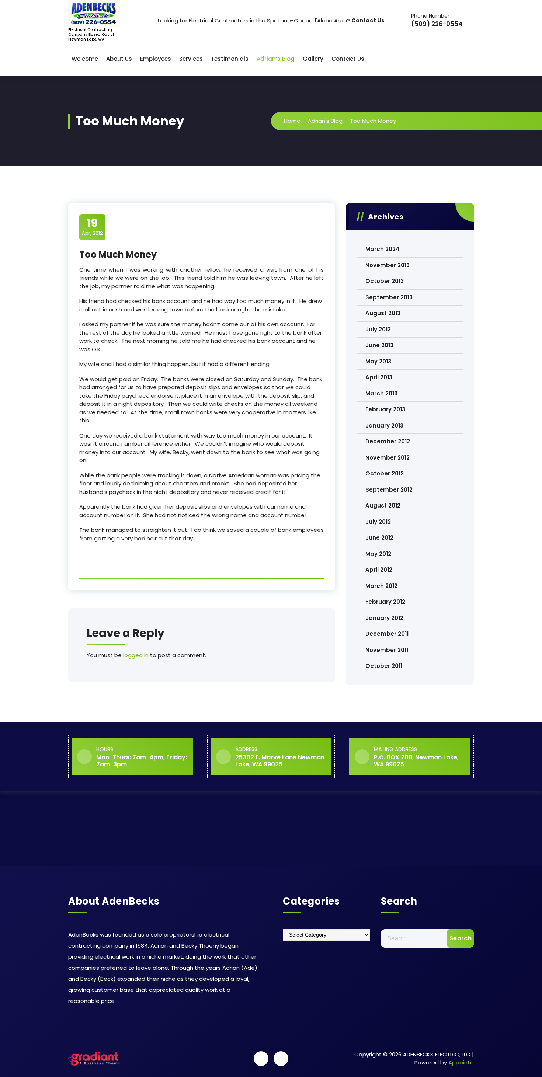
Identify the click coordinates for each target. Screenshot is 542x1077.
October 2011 (383, 666)
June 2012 (379, 537)
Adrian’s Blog (276, 59)
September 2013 (389, 297)
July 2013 (378, 329)
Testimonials (230, 59)
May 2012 (378, 554)
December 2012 (387, 441)
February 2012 (385, 602)
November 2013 (387, 265)
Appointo (461, 1062)
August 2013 (382, 313)
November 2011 (386, 650)
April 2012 (378, 570)
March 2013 (381, 393)
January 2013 (384, 425)
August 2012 (382, 505)
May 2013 (378, 361)
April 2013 (378, 377)
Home (292, 121)
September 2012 (389, 490)
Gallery (313, 59)
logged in (136, 655)
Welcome (85, 59)
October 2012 (384, 473)
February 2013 (385, 409)
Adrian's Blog (325, 121)
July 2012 (378, 522)
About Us (119, 59)
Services (191, 59)
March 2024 (382, 249)
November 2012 (387, 457)
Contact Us (347, 59)
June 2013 (379, 345)
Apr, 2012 (92, 227)
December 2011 (387, 634)
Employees (155, 59)
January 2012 (384, 618)
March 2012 (381, 586)
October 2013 (384, 281)
